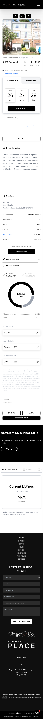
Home (21, 538)
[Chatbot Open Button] (37, 713)
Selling (21, 547)
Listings (21, 541)
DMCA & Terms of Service (23, 716)
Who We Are (21, 556)
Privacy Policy (8, 716)
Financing (21, 550)
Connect (21, 559)
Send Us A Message (21, 621)
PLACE (37, 694)
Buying (21, 544)
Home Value (21, 553)
